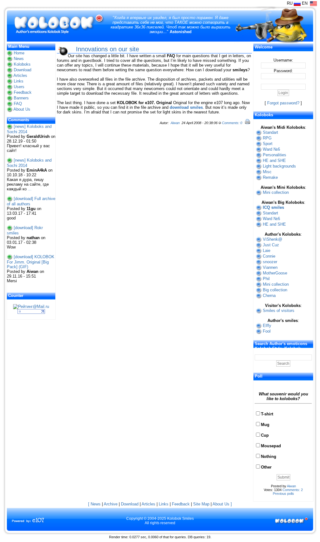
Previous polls (283, 493)
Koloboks (22, 64)
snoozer (270, 261)
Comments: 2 (292, 490)
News (19, 58)
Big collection (275, 290)
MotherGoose (275, 273)
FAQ (18, 103)
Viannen (270, 267)
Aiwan (175, 123)
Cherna (269, 295)
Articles (20, 75)
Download (22, 70)
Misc (267, 171)
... (30, 189)
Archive (111, 504)
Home (19, 53)
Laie (266, 250)
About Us (21, 109)
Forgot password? (283, 103)
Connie (269, 256)
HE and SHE (274, 160)
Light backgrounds (279, 166)
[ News (94, 504)
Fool (267, 331)
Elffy (267, 325)
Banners (21, 98)
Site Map (201, 504)
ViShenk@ (272, 239)
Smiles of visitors (278, 310)
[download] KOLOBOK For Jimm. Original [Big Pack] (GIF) (30, 261)
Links (18, 81)
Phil (266, 278)
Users (19, 86)
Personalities (274, 155)
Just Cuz (271, 245)
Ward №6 (271, 149)
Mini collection (276, 192)
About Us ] (222, 504)
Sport (267, 143)
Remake (270, 177)
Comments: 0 (232, 123)
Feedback (23, 92)
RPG (267, 138)
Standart (270, 132)
